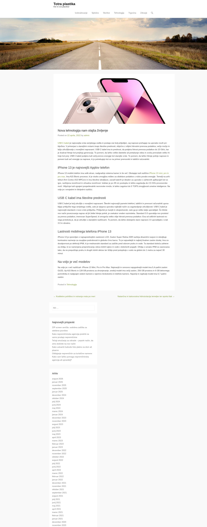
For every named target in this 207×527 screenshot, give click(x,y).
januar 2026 (57, 382)
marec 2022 (57, 473)
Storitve (106, 13)
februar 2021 (58, 515)
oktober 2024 (58, 398)
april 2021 (56, 509)
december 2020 (59, 522)
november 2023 (59, 421)
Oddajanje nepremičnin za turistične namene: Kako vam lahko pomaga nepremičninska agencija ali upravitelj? (72, 356)
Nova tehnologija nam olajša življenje (83, 130)
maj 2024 (56, 408)
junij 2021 (56, 502)
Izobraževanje (81, 13)
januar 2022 (57, 480)
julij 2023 (56, 427)
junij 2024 (56, 405)
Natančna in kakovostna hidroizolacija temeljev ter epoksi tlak (146, 296)
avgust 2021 (57, 496)
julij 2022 (56, 463)
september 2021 (59, 492)
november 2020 (59, 525)
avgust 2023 (57, 424)
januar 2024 (57, 414)
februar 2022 (58, 476)
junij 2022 (56, 467)
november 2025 (59, 385)
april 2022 (56, 470)
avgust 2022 (57, 460)
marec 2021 (57, 512)
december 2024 (59, 395)
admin (86, 135)
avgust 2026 (57, 379)
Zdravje (143, 13)
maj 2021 (56, 506)
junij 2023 (56, 431)
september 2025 (59, 388)
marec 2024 (57, 411)
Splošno (95, 13)
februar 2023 (58, 444)
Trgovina (132, 13)
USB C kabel (63, 143)
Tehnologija (119, 13)
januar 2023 (57, 447)
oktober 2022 (58, 457)
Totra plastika (64, 4)
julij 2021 (56, 499)
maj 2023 (56, 434)
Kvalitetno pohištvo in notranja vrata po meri (74, 296)
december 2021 (59, 483)
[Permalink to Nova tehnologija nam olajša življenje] (114, 101)
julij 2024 (56, 401)
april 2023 (56, 437)
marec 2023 (57, 440)
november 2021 (59, 486)
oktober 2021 (58, 489)
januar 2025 (57, 392)
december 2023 (59, 418)
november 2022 (59, 453)
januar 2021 (57, 519)
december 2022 (59, 450)
